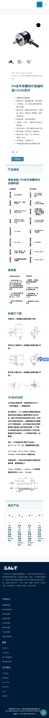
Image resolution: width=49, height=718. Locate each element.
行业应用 (5, 653)
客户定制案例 (7, 657)
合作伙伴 (5, 687)
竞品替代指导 (7, 662)
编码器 (20, 412)
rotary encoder (20, 73)
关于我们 (5, 673)
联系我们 (5, 678)
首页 (12, 73)
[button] (46, 4)
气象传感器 (6, 632)
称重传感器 (6, 618)
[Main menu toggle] (39, 4)
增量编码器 (6, 605)
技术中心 (5, 648)
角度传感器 (6, 614)
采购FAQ (5, 696)
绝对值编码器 (7, 609)
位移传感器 (6, 623)
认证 (3, 691)
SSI (19, 76)
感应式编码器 (7, 636)
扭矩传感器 (6, 627)
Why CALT (6, 682)
